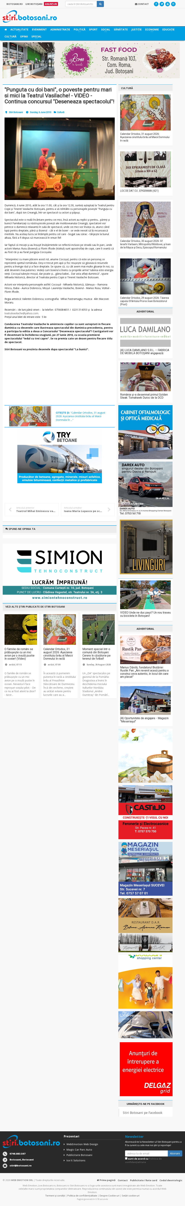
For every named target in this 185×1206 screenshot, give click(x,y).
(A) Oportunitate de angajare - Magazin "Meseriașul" (144, 719)
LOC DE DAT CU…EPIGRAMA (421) (139, 190)
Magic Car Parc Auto (79, 1149)
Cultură (60, 112)
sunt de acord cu (143, 1160)
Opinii (24, 36)
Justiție (136, 29)
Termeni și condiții (55, 1195)
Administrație (60, 29)
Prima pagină (107, 1180)
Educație (168, 29)
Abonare (175, 1153)
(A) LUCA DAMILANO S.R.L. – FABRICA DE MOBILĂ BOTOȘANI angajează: (144, 351)
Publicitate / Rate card (143, 1180)
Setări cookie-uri (130, 1195)
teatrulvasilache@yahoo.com (21, 313)
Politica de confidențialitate (143, 1160)
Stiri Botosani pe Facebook (142, 1112)
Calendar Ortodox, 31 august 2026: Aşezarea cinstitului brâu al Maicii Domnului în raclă (58, 653)
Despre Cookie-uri (109, 1195)
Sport (93, 29)
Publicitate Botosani (79, 1155)
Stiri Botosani (16, 112)
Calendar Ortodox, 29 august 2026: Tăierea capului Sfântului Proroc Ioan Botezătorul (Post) (144, 301)
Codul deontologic (171, 1180)
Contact (123, 1180)
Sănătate (121, 29)
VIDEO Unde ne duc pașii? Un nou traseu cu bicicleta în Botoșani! (145, 614)
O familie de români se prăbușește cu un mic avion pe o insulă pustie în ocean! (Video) (20, 653)
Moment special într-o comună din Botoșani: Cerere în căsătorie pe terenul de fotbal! (96, 653)
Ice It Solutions (75, 1160)
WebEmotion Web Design (82, 1144)
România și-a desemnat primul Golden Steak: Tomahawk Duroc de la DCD (144, 396)
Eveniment (39, 29)
